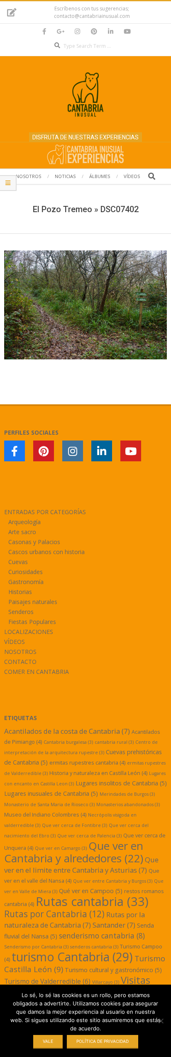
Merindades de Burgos (127, 794)
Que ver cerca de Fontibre (74, 825)
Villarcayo (105, 982)
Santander (114, 925)
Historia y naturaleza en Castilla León (98, 773)
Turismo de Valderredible (47, 981)
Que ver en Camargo (61, 848)
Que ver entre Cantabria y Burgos (112, 881)
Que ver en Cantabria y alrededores (73, 852)
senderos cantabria (94, 947)
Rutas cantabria (92, 901)
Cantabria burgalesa (68, 742)
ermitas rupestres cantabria (87, 762)
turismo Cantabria (72, 957)
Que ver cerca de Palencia (89, 836)
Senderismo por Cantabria (36, 947)
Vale (48, 1041)
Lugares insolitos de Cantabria (121, 783)
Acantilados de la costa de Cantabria (67, 731)
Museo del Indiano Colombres (45, 814)
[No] (160, 1021)
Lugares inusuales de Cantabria (51, 793)
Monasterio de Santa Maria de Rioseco (49, 804)
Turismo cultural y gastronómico (113, 970)
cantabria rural (114, 742)
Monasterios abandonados (128, 804)
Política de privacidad (102, 1041)
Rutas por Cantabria (54, 914)
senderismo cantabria (102, 936)
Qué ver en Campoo (90, 891)
